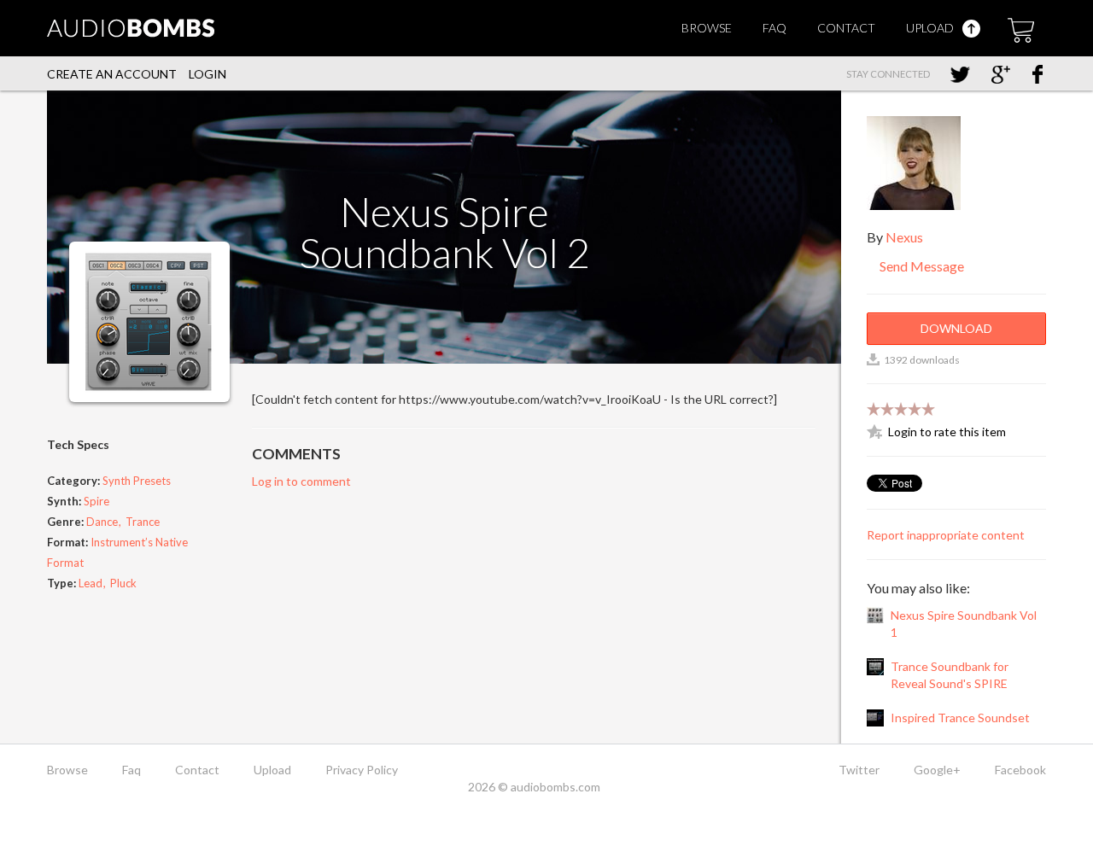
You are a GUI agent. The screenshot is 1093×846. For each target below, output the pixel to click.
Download (956, 328)
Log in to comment (301, 481)
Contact (846, 27)
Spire (96, 501)
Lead (90, 583)
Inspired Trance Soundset (960, 717)
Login (207, 74)
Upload (931, 27)
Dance (102, 521)
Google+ (937, 769)
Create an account (112, 74)
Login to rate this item (947, 431)
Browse (706, 27)
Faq (774, 27)
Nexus (904, 237)
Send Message (920, 266)
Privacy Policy (361, 769)
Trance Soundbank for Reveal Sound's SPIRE (949, 675)
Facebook (1020, 769)
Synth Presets (136, 480)
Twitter (859, 769)
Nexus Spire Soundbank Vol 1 (964, 623)
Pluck (123, 583)
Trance (143, 521)
